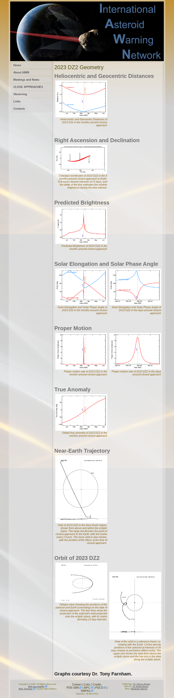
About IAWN (21, 72)
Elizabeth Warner (139, 689)
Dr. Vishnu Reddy (141, 684)
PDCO (99, 687)
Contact (77, 684)
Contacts (19, 108)
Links (17, 101)
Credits (97, 684)
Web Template (26, 689)
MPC (87, 687)
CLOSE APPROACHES (28, 87)
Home (17, 65)
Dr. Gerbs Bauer (140, 686)
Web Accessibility (36, 686)
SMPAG (86, 690)
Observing (20, 94)
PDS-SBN (73, 687)
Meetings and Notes (26, 79)
